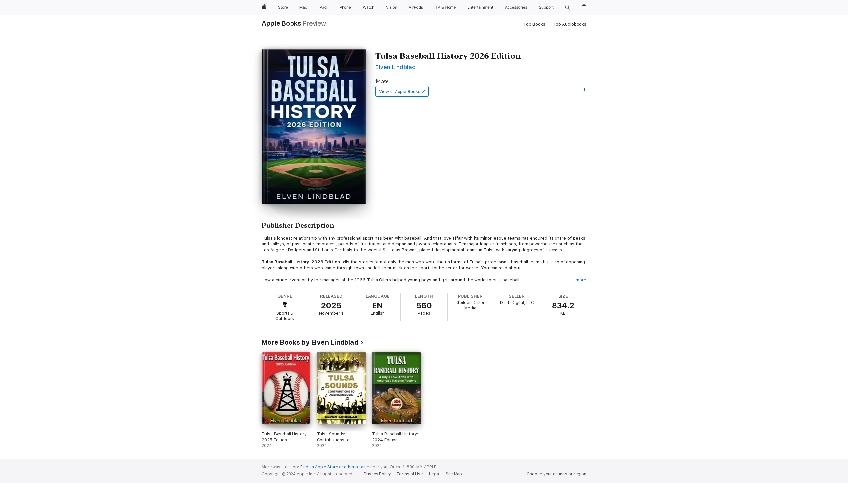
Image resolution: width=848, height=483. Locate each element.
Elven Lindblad (395, 67)
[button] (567, 7)
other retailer (356, 467)
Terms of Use (410, 474)
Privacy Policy (377, 474)
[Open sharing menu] (584, 91)
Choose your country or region (556, 474)
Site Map (454, 474)
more (581, 279)
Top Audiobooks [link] (569, 24)
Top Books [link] (534, 24)
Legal (434, 474)
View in (399, 91)
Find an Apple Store (319, 467)
